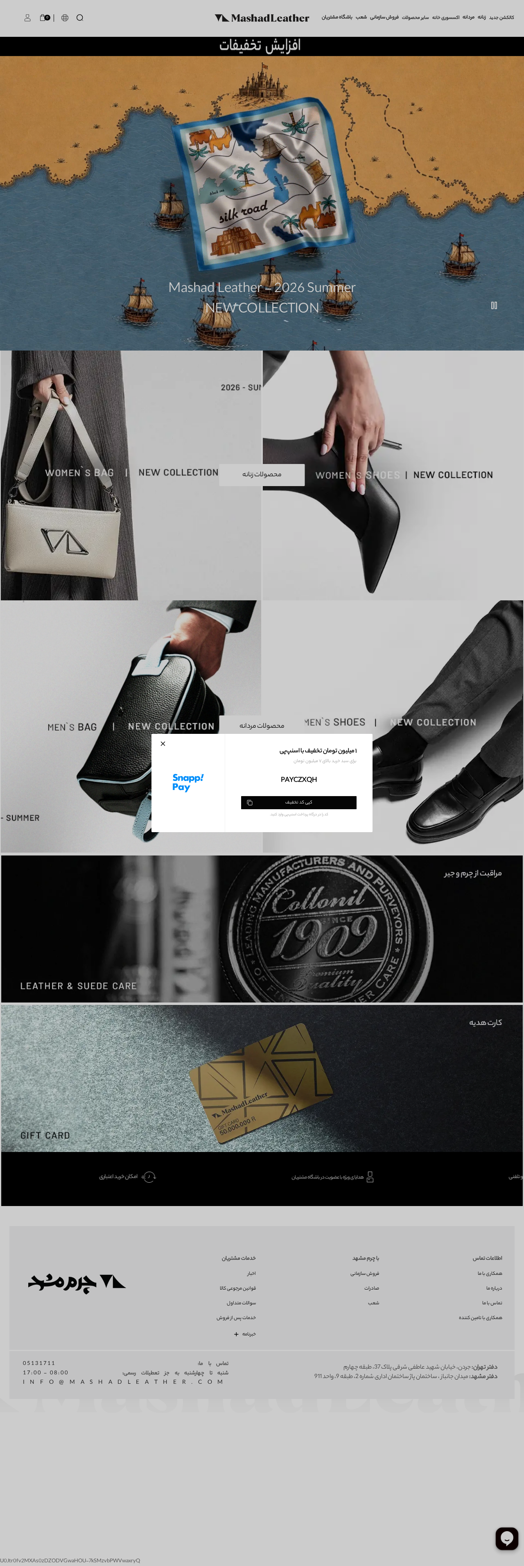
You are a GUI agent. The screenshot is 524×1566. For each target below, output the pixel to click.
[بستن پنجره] (163, 743)
